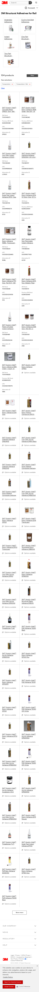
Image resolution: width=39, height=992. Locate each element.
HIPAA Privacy (25, 955)
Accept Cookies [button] (8, 986)
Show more (19, 912)
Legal (12, 955)
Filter (32, 75)
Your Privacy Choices (17, 959)
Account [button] (31, 8)
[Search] (30, 2)
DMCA (13, 957)
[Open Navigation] (36, 3)
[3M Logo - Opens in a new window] (5, 2)
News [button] (5, 932)
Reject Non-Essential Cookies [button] (12, 982)
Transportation (6, 84)
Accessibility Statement (23, 957)
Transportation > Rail (22, 84)
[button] (23, 986)
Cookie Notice (8, 977)
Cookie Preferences (17, 960)
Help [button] (5, 945)
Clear (3, 88)
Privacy (17, 955)
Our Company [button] (9, 926)
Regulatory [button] (9, 939)
